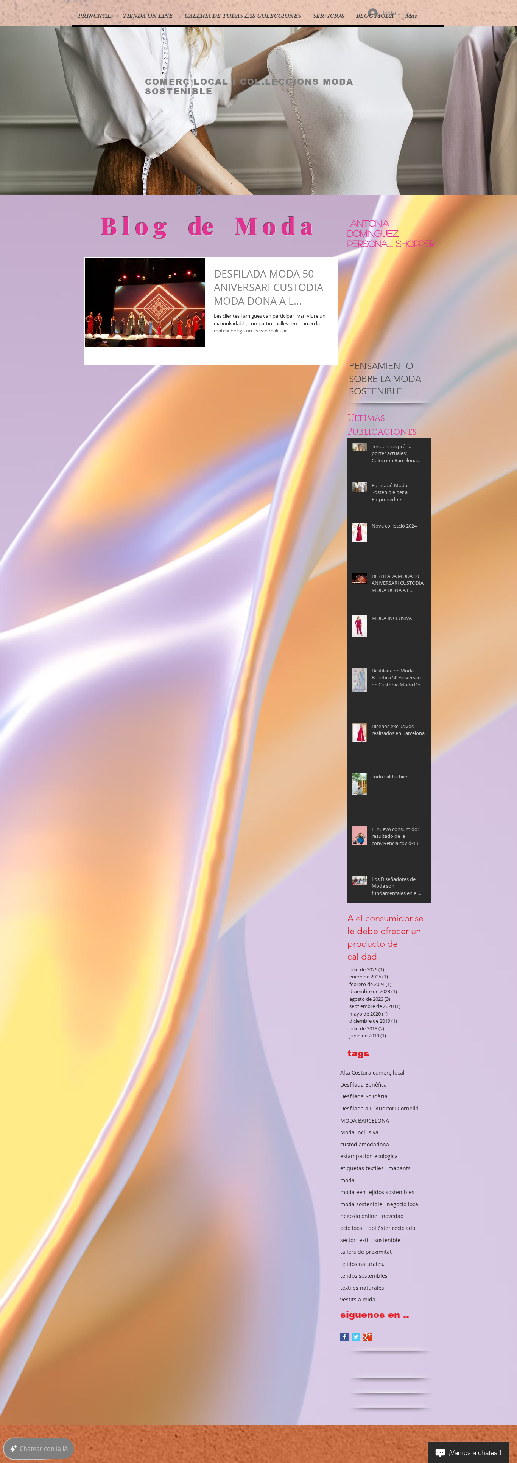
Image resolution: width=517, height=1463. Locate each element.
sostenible (387, 1240)
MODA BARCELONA (364, 1120)
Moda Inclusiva (359, 1132)
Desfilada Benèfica (363, 1084)
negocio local (403, 1204)
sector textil (355, 1240)
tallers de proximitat (366, 1251)
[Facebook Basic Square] (344, 1337)
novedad (393, 1215)
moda (347, 1180)
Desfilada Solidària (364, 1096)
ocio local (352, 1228)
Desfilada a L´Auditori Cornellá (379, 1108)
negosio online (358, 1215)
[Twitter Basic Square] (356, 1337)
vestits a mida (357, 1299)
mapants (399, 1168)
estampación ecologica (369, 1156)
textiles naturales (362, 1287)
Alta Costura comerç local (372, 1072)
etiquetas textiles (362, 1168)
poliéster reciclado (391, 1228)
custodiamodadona (364, 1144)
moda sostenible (361, 1204)
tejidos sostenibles (364, 1275)
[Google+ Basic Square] (367, 1337)
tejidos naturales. (362, 1263)
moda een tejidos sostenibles (377, 1192)
